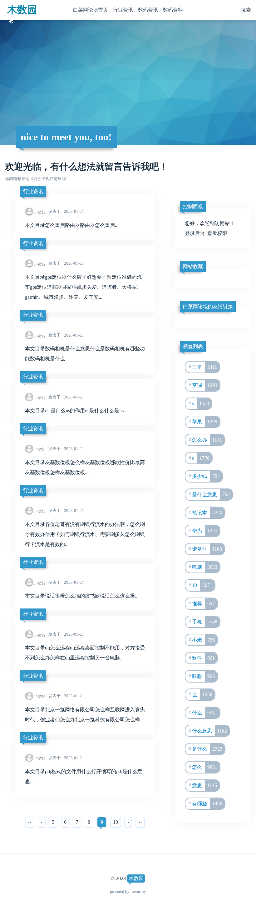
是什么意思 (211, 494)
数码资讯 (148, 10)
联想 (203, 676)
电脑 (204, 567)
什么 (204, 712)
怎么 (204, 767)
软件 (203, 658)
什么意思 (209, 730)
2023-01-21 (66, 211)
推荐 (203, 603)
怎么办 (207, 440)
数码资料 (173, 10)
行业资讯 (123, 10)
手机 (204, 621)
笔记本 (207, 512)
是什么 (207, 749)
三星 (204, 367)
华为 (204, 530)
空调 (204, 385)
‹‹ (29, 822)
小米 (203, 640)
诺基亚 (207, 549)
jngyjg (40, 211)
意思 (204, 785)
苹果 (204, 421)
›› (140, 822)
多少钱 (206, 476)
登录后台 (195, 233)
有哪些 (207, 803)
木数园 (22, 9)
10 (115, 822)
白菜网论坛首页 (90, 10)
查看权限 (217, 233)
